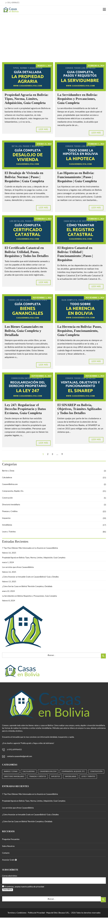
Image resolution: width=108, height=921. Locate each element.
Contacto (5, 853)
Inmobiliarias (7, 525)
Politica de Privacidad (36, 913)
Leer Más (43, 129)
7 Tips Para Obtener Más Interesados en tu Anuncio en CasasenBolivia (30, 548)
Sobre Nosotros (8, 846)
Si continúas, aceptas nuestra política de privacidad (24, 887)
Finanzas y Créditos (10, 511)
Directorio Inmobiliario (11, 505)
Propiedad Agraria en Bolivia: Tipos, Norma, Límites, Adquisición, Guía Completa (26, 99)
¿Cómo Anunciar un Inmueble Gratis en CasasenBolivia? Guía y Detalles (30, 577)
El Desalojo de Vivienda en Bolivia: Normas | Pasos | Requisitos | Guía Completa (24, 177)
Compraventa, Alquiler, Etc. (13, 491)
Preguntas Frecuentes (11, 839)
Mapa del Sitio (51, 913)
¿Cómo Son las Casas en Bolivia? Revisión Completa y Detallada (27, 586)
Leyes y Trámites (9, 532)
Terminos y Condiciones (17, 913)
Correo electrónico (9, 876)
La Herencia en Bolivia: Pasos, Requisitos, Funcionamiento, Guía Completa (79, 331)
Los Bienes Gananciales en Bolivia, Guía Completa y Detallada (24, 331)
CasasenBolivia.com (10, 484)
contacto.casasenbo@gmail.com (19, 756)
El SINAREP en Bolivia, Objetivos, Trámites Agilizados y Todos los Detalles (79, 409)
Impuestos (6, 518)
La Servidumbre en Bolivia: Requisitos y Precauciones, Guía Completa (77, 99)
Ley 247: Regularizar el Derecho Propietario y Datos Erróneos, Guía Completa (25, 409)
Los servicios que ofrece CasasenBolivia (18, 567)
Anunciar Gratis (8, 860)
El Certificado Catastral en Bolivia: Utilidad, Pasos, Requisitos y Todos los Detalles (27, 252)
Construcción (7, 498)
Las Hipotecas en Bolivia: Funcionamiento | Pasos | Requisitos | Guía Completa (77, 177)
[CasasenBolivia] (10, 10)
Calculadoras (7, 478)
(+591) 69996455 (12, 3)
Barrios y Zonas (8, 471)
